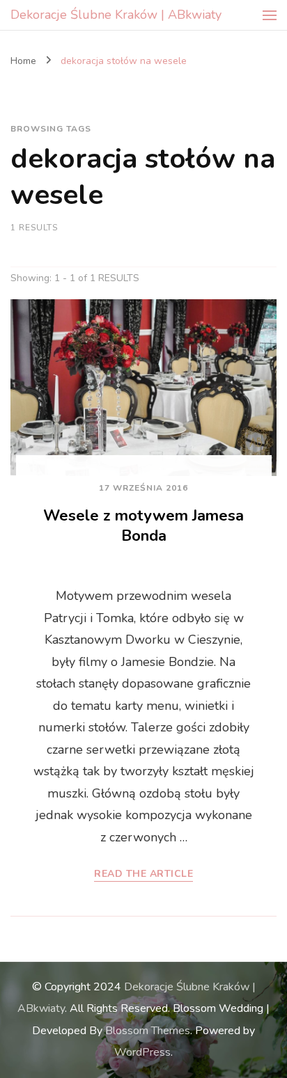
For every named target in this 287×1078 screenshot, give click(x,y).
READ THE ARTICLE (143, 874)
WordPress (142, 1052)
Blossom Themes (147, 1030)
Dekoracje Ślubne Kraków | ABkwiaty (116, 14)
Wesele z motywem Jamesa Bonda (143, 525)
